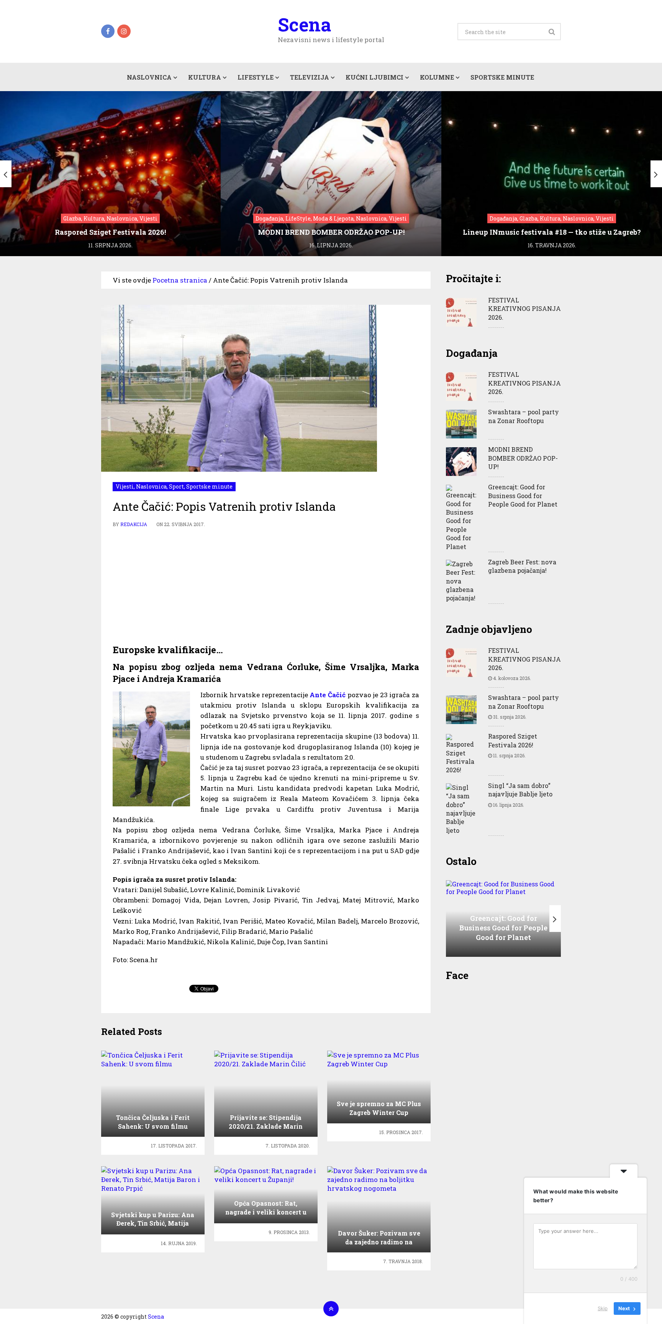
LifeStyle (256, 77)
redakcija (133, 524)
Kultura (204, 77)
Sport (176, 486)
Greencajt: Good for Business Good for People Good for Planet (522, 495)
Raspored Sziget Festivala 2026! (512, 740)
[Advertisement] (266, 586)
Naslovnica (149, 77)
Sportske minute (502, 77)
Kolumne (437, 77)
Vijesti (125, 486)
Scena (304, 24)
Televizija (309, 77)
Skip (603, 1308)
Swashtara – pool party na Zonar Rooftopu (523, 416)
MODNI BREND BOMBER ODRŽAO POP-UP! (523, 458)
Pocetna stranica (179, 280)
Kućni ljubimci (374, 77)
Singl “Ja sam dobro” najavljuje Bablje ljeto (520, 789)
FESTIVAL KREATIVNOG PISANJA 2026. (524, 308)
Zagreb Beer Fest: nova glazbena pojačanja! (522, 566)
